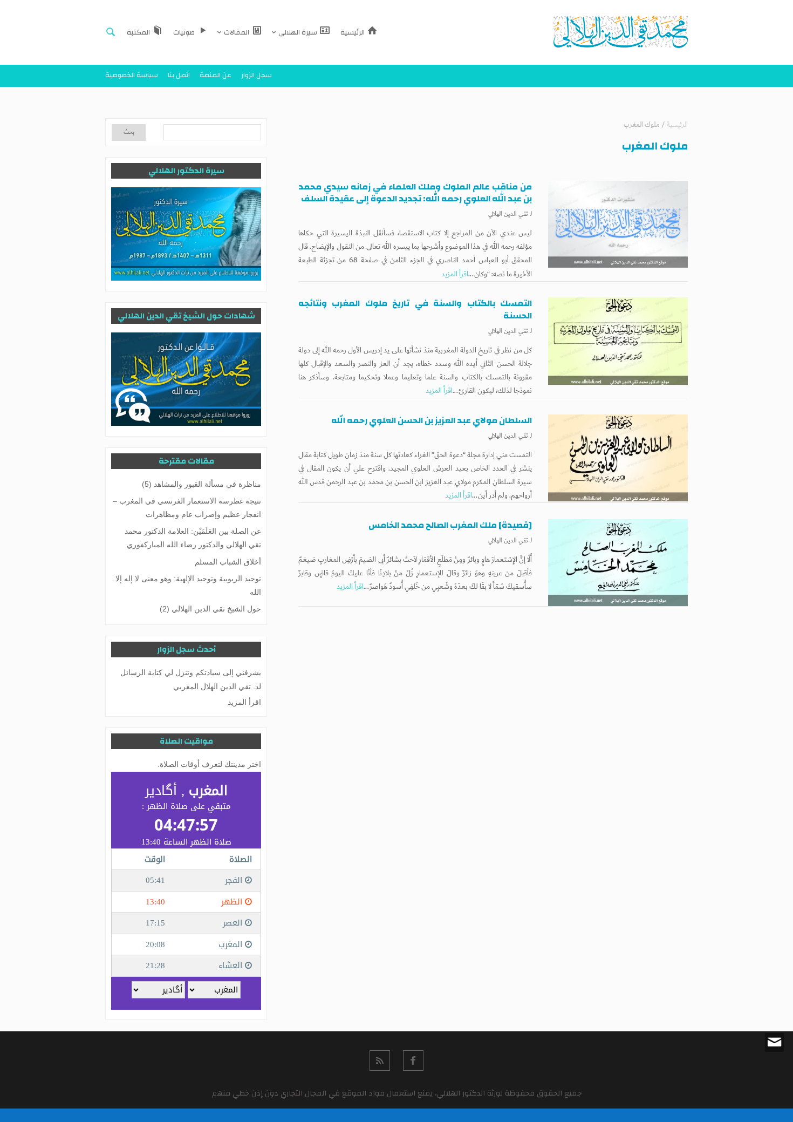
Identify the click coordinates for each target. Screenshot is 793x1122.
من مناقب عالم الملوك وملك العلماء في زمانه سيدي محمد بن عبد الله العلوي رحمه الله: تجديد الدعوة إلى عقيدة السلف (415, 193)
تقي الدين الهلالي (508, 214)
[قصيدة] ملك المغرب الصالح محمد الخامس (450, 525)
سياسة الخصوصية (131, 75)
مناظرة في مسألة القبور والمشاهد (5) (201, 484)
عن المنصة (215, 75)
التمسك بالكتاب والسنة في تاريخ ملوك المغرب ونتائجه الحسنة (415, 309)
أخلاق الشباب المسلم (228, 561)
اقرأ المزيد (454, 274)
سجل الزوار (256, 75)
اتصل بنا (179, 75)
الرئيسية (677, 125)
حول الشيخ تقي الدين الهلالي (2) (210, 608)
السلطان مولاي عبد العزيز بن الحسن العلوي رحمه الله (431, 420)
